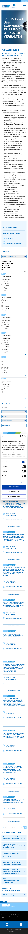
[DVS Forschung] (9, 6)
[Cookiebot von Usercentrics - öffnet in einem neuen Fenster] (20, 436)
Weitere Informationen (14, 526)
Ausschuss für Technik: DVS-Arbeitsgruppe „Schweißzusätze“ (12, 863)
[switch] (24, 466)
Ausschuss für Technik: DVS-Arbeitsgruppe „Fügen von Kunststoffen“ (11, 855)
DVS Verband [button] (5, 908)
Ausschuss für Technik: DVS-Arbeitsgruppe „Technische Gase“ (12, 837)
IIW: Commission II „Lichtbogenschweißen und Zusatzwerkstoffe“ (11, 880)
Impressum (9, 929)
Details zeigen (19, 482)
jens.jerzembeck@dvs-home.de (14, 243)
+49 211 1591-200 (10, 241)
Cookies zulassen (14, 486)
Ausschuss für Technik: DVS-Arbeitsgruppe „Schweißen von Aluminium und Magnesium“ (12, 871)
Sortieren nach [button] (6, 425)
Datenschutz (18, 929)
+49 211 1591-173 (10, 238)
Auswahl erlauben (14, 491)
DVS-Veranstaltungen (9, 895)
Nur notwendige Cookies (14, 496)
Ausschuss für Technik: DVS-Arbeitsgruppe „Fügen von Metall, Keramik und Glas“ (12, 845)
